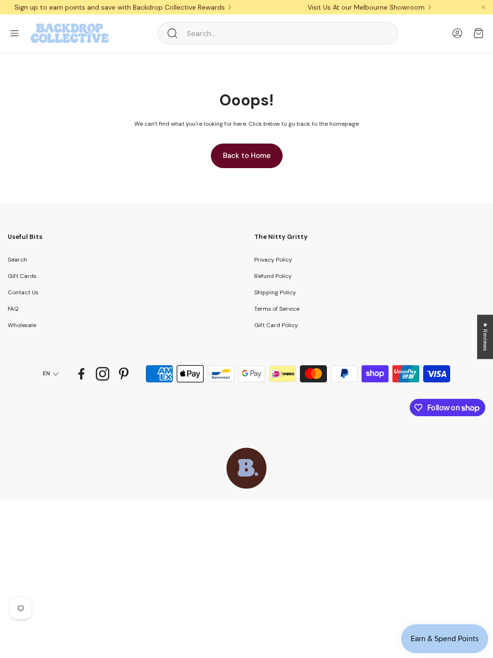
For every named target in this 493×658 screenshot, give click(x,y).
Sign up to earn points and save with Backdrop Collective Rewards (119, 7)
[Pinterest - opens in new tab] (123, 374)
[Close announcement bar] (483, 7)
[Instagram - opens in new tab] (102, 374)
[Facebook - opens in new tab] (81, 374)
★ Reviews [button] (485, 336)
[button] (278, 33)
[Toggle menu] (14, 33)
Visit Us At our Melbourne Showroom (366, 7)
